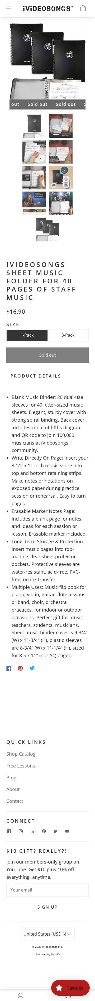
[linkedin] (32, 831)
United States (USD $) (45, 934)
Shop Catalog (21, 754)
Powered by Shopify (47, 954)
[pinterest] (44, 831)
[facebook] (9, 831)
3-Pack (67, 335)
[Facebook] (9, 668)
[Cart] (83, 8)
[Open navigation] (12, 8)
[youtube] (67, 831)
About (13, 789)
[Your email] (47, 890)
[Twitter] (32, 668)
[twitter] (55, 831)
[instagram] (20, 831)
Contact (14, 801)
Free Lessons (20, 765)
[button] (17, 62)
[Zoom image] (47, 62)
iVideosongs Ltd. (52, 946)
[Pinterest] (20, 668)
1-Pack (27, 335)
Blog (11, 777)
